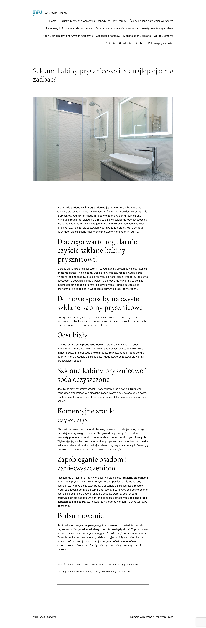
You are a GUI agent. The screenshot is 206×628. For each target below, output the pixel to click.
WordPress (166, 616)
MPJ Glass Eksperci (56, 12)
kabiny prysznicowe (68, 571)
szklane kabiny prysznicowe (94, 231)
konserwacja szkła (89, 571)
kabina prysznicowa (120, 268)
